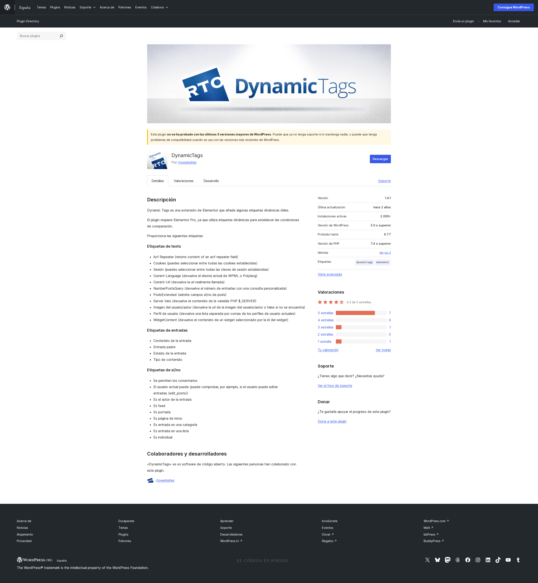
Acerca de (24, 521)
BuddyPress (434, 541)
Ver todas (383, 350)
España (62, 560)
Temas (123, 527)
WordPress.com (436, 521)
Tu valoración (328, 350)
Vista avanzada (330, 274)
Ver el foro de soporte (335, 385)
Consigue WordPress (514, 7)
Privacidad (24, 541)
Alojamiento (25, 534)
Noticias (22, 527)
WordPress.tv (231, 541)
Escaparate (126, 521)
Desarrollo (211, 181)
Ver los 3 (385, 252)
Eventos (327, 527)
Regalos (329, 541)
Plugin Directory (28, 21)
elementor (382, 262)
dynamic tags (364, 262)
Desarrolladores (231, 534)
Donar (328, 534)
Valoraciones (184, 181)
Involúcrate (330, 521)
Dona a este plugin (332, 421)
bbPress (431, 534)
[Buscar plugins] (61, 36)
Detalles (158, 181)
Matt (429, 527)
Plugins (123, 534)
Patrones (125, 541)
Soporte (384, 181)
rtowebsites (187, 162)
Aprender (226, 521)
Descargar (380, 159)
